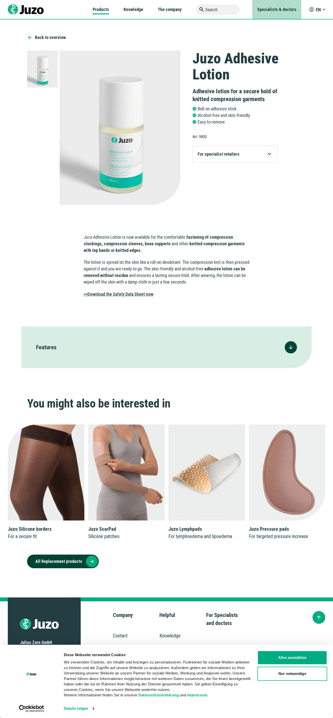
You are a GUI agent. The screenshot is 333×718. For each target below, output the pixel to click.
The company (170, 9)
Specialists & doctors (276, 9)
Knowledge (133, 9)
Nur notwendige (292, 673)
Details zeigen (76, 708)
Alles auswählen (292, 657)
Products (101, 9)
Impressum (197, 695)
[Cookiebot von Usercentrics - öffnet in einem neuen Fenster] (31, 708)
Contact (120, 636)
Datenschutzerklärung (158, 695)
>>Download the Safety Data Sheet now (118, 294)
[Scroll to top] (319, 617)
